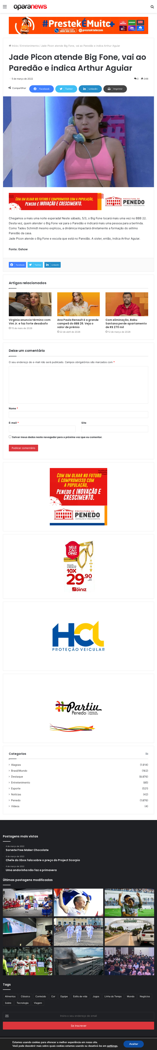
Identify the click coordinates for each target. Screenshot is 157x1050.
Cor (53, 996)
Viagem (38, 1002)
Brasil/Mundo (19, 770)
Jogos (96, 996)
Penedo (15, 800)
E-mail (14, 422)
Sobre (8, 1002)
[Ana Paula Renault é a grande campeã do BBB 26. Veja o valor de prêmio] (78, 304)
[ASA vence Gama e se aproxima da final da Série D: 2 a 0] (129, 903)
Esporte (15, 788)
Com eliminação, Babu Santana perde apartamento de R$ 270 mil (126, 323)
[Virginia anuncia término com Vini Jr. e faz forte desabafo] (30, 304)
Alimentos (10, 996)
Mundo (130, 996)
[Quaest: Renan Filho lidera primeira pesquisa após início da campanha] (78, 903)
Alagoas (16, 764)
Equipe (64, 996)
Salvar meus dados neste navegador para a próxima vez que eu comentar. (57, 437)
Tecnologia (23, 1002)
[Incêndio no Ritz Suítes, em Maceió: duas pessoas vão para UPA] (78, 961)
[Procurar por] (152, 8)
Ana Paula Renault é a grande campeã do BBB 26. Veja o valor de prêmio (78, 323)
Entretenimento (29, 45)
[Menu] (5, 8)
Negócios (145, 996)
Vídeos (15, 806)
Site (83, 422)
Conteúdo (40, 996)
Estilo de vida (80, 996)
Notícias (16, 794)
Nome (13, 408)
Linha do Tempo (113, 996)
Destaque (17, 776)
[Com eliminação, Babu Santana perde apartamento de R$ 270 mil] (126, 304)
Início (14, 45)
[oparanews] (30, 6)
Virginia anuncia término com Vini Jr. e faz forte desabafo (30, 321)
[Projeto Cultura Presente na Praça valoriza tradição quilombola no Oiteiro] (27, 903)
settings (112, 1046)
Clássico (25, 996)
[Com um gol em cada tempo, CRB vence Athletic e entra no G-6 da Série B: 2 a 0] (27, 961)
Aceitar (133, 1044)
